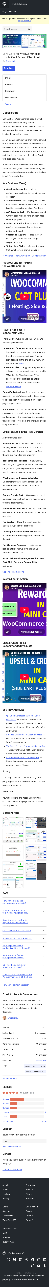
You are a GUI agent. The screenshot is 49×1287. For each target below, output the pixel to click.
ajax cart (28, 1066)
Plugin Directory (9, 11)
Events (29, 1211)
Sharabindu (11, 61)
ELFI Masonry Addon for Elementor (22, 757)
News (5, 1189)
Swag (29, 1220)
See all (43, 1121)
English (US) (41, 1060)
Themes (29, 1189)
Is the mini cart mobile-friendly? (17, 938)
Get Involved (32, 1206)
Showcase (30, 1185)
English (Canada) (16, 1253)
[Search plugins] (29, 28)
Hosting (6, 1194)
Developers (8, 1215)
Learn (5, 1206)
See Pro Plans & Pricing (15, 572)
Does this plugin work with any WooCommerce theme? (15, 921)
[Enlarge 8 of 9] (43, 847)
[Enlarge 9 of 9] (43, 866)
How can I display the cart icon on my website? (14, 902)
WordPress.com (10, 1228)
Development (11, 97)
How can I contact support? (16, 985)
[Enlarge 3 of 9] (20, 848)
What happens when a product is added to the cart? (16, 947)
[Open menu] (45, 4)
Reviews (9, 84)
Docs (21, 363)
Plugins (29, 1194)
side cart (29, 1071)
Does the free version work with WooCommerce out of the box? (17, 975)
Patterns (30, 1198)
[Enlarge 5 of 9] (20, 880)
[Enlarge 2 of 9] (20, 832)
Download (8, 68)
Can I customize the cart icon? (17, 930)
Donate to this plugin (12, 1169)
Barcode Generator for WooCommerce (24, 734)
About (5, 1185)
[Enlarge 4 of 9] (20, 865)
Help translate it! (24, 20)
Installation (10, 91)
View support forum (12, 1146)
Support (8, 104)
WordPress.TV (9, 1220)
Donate (29, 1215)
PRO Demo (8, 255)
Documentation (39, 255)
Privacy (6, 1198)
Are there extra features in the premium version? (13, 956)
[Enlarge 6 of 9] (43, 820)
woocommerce (39, 1071)
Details (8, 78)
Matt (5, 1233)
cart (34, 1066)
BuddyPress (8, 1242)
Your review (8, 1121)
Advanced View (10, 1078)
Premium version (22, 255)
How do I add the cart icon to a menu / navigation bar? (15, 911)
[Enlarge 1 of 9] (20, 820)
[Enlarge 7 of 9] (43, 833)
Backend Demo (13, 386)
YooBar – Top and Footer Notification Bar (25, 746)
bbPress (6, 1237)
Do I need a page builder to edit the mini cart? (14, 966)
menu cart (41, 1066)
